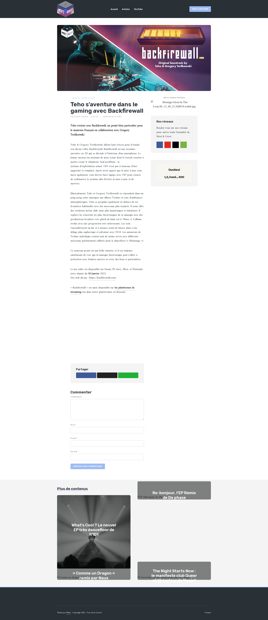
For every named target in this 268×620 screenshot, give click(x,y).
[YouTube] (167, 145)
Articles (126, 9)
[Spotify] (183, 145)
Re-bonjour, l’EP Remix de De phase (174, 495)
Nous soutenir (200, 9)
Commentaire (76, 396)
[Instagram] (175, 145)
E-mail (73, 438)
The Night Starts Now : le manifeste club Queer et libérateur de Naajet (174, 576)
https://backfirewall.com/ (102, 278)
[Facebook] (159, 145)
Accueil (114, 9)
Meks (68, 612)
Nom (73, 424)
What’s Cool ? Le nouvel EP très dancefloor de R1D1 (94, 530)
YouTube (138, 9)
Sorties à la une (88, 98)
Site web (73, 451)
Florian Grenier (81, 116)
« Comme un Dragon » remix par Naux (94, 575)
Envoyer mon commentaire (87, 466)
